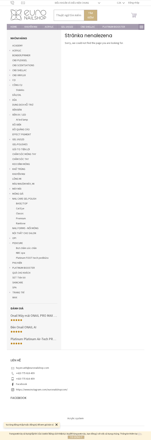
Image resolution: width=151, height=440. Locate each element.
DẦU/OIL (16, 95)
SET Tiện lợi (19, 278)
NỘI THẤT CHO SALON (24, 233)
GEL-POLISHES (20, 144)
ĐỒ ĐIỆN (16, 125)
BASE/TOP (22, 203)
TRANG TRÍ (18, 292)
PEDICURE (17, 243)
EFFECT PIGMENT (21, 134)
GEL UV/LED (18, 139)
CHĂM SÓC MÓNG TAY (24, 154)
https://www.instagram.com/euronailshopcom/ (42, 390)
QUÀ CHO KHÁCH (21, 273)
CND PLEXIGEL (19, 60)
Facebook (21, 384)
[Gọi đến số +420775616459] (15, 2)
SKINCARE (17, 282)
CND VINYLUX (19, 75)
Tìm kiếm (91, 15)
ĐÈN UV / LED (19, 115)
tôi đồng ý (76, 437)
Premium (21, 218)
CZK (119, 3)
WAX (14, 297)
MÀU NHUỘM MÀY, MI (23, 184)
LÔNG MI (16, 179)
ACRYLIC (16, 51)
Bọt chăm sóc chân (26, 248)
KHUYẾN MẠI (18, 174)
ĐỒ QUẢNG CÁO (21, 129)
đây (140, 433)
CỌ (14, 80)
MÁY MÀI (16, 189)
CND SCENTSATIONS (23, 65)
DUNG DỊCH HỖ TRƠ (22, 105)
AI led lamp (22, 120)
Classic (20, 213)
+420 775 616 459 (25, 373)
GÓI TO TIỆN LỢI (21, 149)
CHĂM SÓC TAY (20, 159)
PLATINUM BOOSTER (23, 268)
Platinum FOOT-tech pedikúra (32, 258)
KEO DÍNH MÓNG (21, 164)
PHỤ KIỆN (17, 263)
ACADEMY (17, 46)
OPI (14, 238)
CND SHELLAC (19, 70)
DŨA (14, 100)
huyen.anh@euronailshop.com (32, 368)
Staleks (20, 90)
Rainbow (20, 223)
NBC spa (20, 253)
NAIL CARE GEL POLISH (24, 199)
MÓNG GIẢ (17, 194)
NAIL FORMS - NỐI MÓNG (25, 228)
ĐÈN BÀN (17, 110)
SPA (14, 287)
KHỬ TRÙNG (18, 169)
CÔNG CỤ (17, 85)
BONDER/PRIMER (21, 55)
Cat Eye (20, 208)
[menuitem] (14, 27)
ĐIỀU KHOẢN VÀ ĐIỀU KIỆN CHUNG (72, 3)
